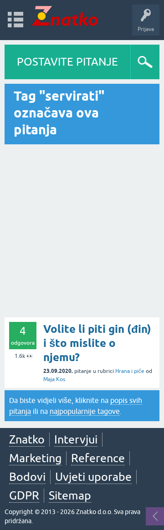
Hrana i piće (129, 371)
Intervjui (75, 439)
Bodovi (27, 476)
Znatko (27, 439)
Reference (98, 458)
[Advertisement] (82, 231)
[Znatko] (65, 16)
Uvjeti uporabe (93, 476)
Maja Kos (54, 379)
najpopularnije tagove (85, 411)
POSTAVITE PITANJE (67, 62)
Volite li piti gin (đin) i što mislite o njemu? (97, 343)
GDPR (24, 495)
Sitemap (70, 495)
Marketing (35, 458)
